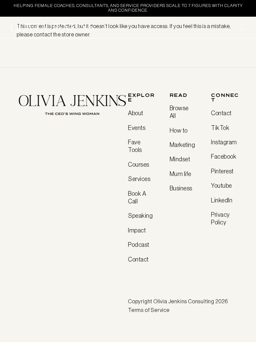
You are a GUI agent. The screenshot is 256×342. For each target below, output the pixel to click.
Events (136, 128)
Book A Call (137, 197)
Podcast (138, 244)
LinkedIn (221, 200)
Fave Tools (135, 146)
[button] (242, 27)
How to (179, 130)
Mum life (180, 174)
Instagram (224, 142)
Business (181, 188)
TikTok (220, 128)
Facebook (223, 156)
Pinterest (222, 171)
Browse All (179, 112)
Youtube (221, 185)
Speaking (140, 215)
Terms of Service (149, 310)
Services (139, 179)
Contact (138, 259)
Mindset (180, 159)
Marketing (182, 145)
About (135, 113)
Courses (138, 164)
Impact (137, 230)
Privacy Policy (220, 218)
